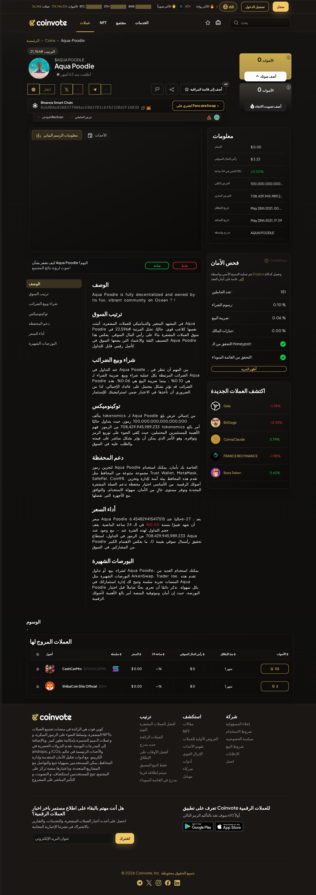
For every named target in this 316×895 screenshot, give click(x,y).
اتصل (230, 761)
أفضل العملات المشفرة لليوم (157, 726)
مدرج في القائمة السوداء (158, 779)
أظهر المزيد (249, 369)
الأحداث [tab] (101, 135)
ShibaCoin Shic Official (79, 686)
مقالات (188, 723)
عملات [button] (85, 22)
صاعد (157, 266)
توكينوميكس (38, 313)
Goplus (258, 274)
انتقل (47, 89)
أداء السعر (36, 333)
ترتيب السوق (38, 293)
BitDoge (230, 422)
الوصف (34, 283)
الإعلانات (232, 753)
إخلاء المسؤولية (238, 723)
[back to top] (306, 884)
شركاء (188, 768)
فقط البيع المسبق (153, 764)
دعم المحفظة (39, 323)
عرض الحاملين (83, 117)
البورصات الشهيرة (43, 343)
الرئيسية (32, 40)
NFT (186, 731)
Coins (50, 40)
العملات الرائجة (151, 736)
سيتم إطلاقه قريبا (153, 772)
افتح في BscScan (52, 117)
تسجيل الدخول (255, 6)
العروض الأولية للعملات (200, 738)
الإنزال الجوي (193, 753)
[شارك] (172, 89)
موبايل (188, 776)
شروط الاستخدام (239, 731)
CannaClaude (234, 439)
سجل (280, 6)
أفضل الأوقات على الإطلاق (154, 754)
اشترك (125, 838)
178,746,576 (59, 6)
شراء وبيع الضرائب (43, 303)
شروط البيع (235, 746)
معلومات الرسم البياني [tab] (60, 135)
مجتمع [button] (121, 22)
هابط (184, 266)
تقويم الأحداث (193, 746)
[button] (218, 22)
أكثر (241, 279)
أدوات (187, 761)
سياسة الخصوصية (239, 738)
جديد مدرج (148, 744)
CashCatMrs (72, 669)
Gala (227, 406)
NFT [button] (103, 22)
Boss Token (232, 473)
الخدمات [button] (141, 22)
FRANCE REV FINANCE (240, 456)
